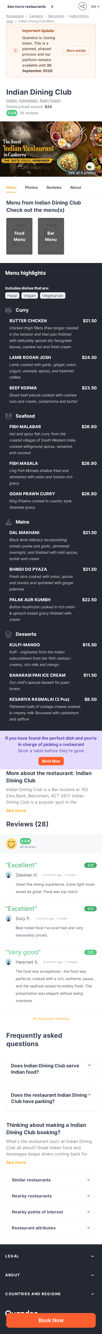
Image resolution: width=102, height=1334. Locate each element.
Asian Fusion (50, 100)
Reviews (54, 187)
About (75, 187)
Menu (11, 187)
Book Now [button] (51, 1320)
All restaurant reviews (51, 1018)
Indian (11, 100)
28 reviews (29, 113)
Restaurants (15, 16)
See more (16, 810)
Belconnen (56, 16)
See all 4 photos (82, 172)
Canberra (36, 16)
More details (76, 50)
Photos (31, 187)
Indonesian (28, 100)
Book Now (51, 761)
